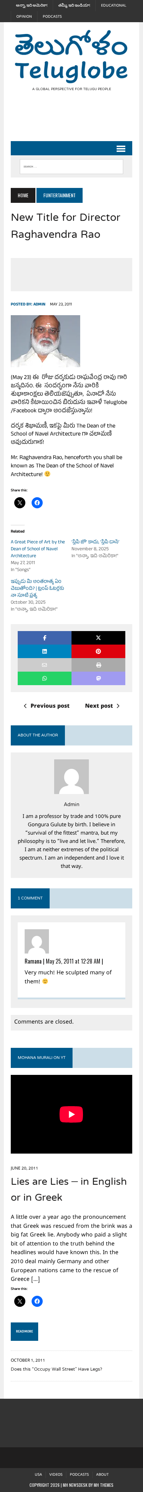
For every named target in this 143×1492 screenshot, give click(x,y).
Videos (55, 1475)
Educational (113, 5)
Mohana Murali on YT (42, 1058)
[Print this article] (98, 665)
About (102, 1475)
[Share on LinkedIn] (45, 651)
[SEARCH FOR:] (71, 165)
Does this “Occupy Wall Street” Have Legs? (56, 1369)
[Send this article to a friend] (45, 665)
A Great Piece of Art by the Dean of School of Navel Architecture (38, 549)
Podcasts (52, 16)
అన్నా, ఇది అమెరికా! (32, 5)
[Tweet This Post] (98, 638)
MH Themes (103, 1485)
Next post (99, 706)
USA (38, 1475)
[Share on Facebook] (45, 638)
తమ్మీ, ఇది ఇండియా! (74, 5)
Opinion (24, 16)
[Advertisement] (77, 122)
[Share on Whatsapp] (45, 678)
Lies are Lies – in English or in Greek (69, 1190)
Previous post (50, 706)
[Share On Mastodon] (98, 678)
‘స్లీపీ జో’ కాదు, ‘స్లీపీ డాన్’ (95, 542)
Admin (39, 305)
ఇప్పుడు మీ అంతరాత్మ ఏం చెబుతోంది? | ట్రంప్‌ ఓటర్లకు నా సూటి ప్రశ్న (37, 589)
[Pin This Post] (98, 651)
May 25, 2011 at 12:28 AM (73, 961)
